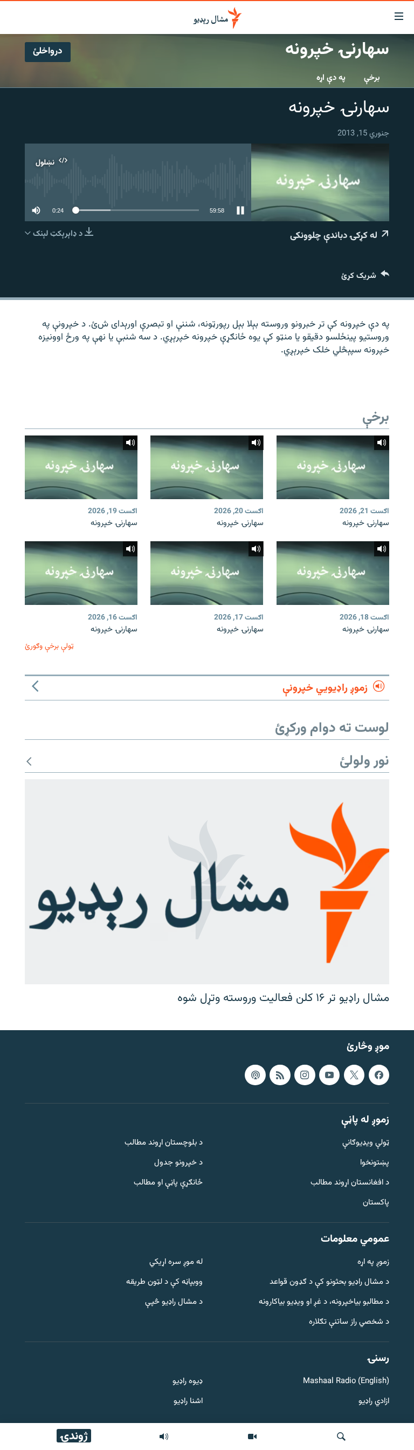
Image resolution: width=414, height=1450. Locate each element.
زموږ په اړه (373, 1263)
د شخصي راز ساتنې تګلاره (349, 1322)
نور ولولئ (364, 761)
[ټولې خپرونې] (164, 1436)
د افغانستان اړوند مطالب (349, 1183)
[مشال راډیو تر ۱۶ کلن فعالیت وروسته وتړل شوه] (207, 881)
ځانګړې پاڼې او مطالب (168, 1183)
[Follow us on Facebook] (379, 1075)
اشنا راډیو (188, 1401)
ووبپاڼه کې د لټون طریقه (164, 1282)
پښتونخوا (374, 1163)
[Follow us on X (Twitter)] (354, 1075)
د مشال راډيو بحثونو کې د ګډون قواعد (329, 1282)
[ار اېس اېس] (280, 1075)
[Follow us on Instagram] (304, 1075)
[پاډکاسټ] (255, 1075)
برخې (372, 78)
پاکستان (376, 1203)
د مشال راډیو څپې (174, 1302)
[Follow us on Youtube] (329, 1075)
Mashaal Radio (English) (346, 1382)
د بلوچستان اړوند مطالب (164, 1143)
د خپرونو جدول (178, 1163)
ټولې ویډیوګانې (365, 1143)
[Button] (365, 278)
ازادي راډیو (373, 1401)
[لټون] (341, 1436)
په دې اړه (331, 78)
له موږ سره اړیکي (176, 1263)
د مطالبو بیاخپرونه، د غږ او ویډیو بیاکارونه (324, 1302)
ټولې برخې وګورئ (49, 646)
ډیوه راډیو (187, 1382)
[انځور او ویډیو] (252, 1436)
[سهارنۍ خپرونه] (333, 467)
